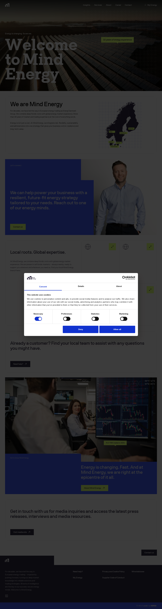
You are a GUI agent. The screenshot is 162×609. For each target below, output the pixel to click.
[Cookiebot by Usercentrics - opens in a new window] (124, 278)
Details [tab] (81, 286)
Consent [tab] (43, 287)
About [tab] (119, 286)
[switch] (66, 319)
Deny (80, 329)
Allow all (117, 329)
